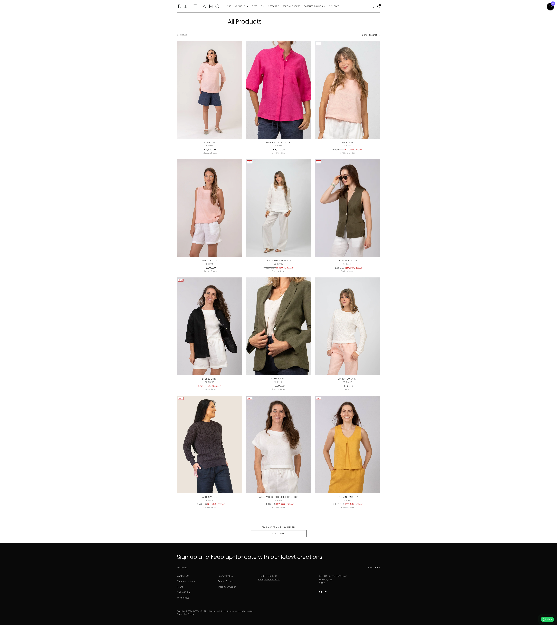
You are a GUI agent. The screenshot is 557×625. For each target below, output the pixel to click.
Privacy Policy (225, 576)
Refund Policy (225, 581)
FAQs (180, 587)
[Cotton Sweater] (347, 326)
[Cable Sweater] (209, 444)
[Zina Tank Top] (209, 208)
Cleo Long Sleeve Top (278, 260)
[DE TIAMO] (198, 6)
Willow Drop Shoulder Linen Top (278, 497)
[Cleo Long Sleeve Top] (278, 208)
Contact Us (183, 576)
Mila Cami (347, 142)
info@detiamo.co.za (269, 579)
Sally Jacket (278, 378)
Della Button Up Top (278, 142)
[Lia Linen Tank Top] (347, 444)
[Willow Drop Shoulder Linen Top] (278, 444)
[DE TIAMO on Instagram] (325, 592)
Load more (278, 533)
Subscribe (374, 567)
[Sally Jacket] (278, 326)
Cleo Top (209, 142)
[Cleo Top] (209, 90)
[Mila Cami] (347, 90)
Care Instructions (186, 581)
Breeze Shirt (209, 379)
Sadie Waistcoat (347, 260)
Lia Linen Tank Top (347, 497)
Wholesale (183, 597)
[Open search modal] (372, 6)
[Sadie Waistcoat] (347, 208)
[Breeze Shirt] (209, 326)
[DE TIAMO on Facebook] (321, 592)
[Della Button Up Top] (278, 90)
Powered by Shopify (185, 614)
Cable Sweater (209, 497)
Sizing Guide (184, 592)
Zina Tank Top (210, 260)
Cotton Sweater (347, 379)
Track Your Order (227, 587)
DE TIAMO (198, 611)
